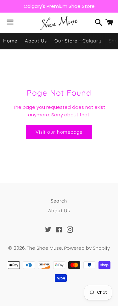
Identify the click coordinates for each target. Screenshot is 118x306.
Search (59, 201)
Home (10, 41)
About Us (36, 41)
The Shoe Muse (44, 248)
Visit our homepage (59, 132)
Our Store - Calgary (77, 41)
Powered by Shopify (87, 248)
